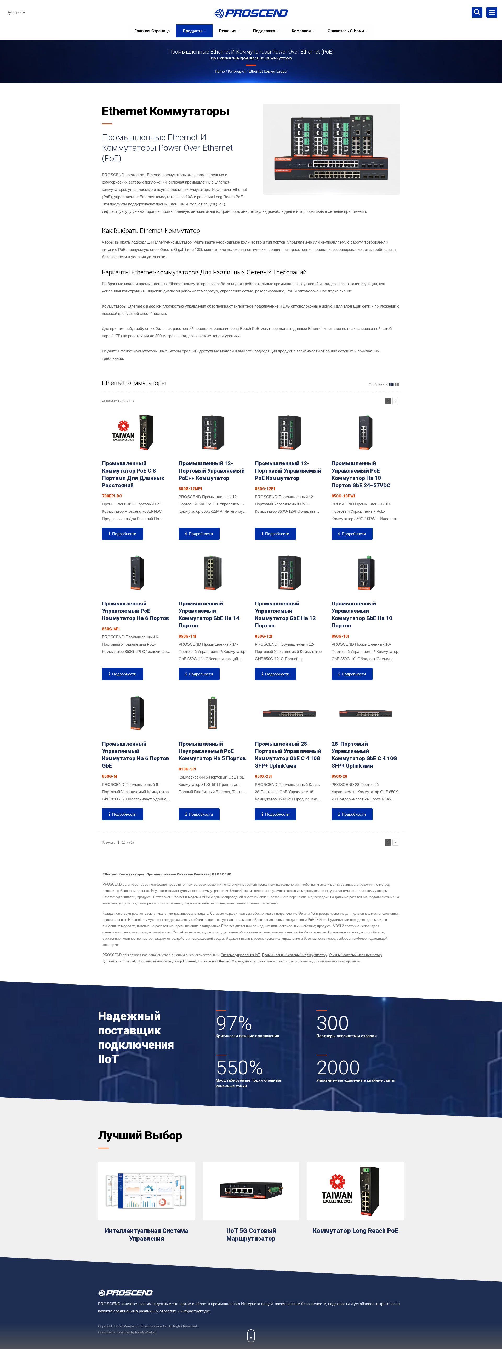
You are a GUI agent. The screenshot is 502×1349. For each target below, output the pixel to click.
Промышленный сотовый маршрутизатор (294, 955)
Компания (302, 30)
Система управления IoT (240, 955)
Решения (228, 30)
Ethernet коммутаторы (268, 71)
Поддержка (264, 30)
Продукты (193, 30)
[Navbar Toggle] (491, 12)
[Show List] (397, 384)
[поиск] (477, 12)
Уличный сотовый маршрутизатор (355, 955)
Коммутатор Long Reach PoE (355, 1230)
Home (220, 71)
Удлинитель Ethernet (118, 961)
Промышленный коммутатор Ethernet (166, 961)
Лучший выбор (140, 1135)
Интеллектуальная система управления (146, 1234)
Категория (237, 71)
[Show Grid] (391, 384)
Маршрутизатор (244, 961)
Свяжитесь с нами (346, 30)
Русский (14, 12)
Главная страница (152, 30)
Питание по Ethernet (214, 961)
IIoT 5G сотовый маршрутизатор (251, 1234)
